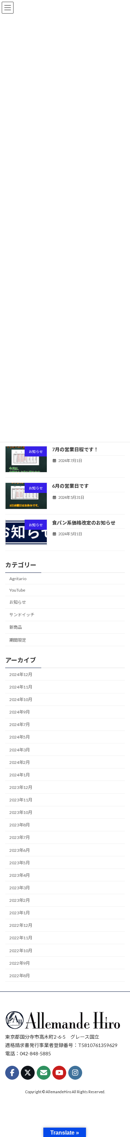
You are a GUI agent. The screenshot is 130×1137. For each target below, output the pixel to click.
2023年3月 (19, 887)
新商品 (15, 627)
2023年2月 (19, 900)
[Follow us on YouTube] (59, 1073)
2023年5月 (19, 862)
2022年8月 (19, 975)
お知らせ (17, 602)
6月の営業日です (70, 486)
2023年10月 (20, 812)
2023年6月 (19, 849)
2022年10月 (20, 950)
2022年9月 (19, 963)
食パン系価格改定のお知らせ (83, 523)
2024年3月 (19, 749)
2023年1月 (19, 912)
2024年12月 (20, 674)
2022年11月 (20, 937)
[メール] (44, 1073)
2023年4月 (19, 875)
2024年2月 (19, 762)
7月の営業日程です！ (75, 449)
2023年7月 (19, 837)
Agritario (17, 578)
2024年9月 (19, 712)
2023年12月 (20, 787)
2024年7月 (19, 724)
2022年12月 (20, 925)
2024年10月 (20, 699)
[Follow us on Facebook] (12, 1073)
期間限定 (17, 639)
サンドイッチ (21, 614)
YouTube (17, 590)
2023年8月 (19, 824)
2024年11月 (20, 687)
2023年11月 (20, 799)
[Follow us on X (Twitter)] (28, 1073)
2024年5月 (19, 737)
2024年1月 (19, 774)
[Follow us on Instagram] (75, 1073)
